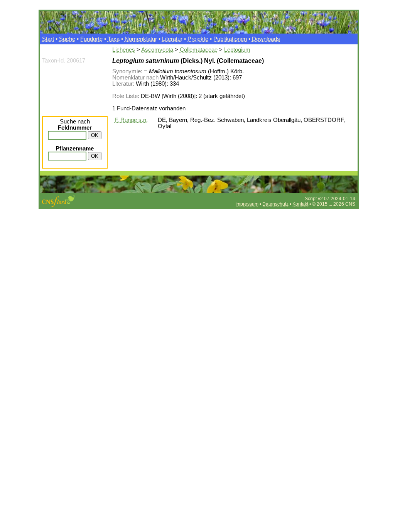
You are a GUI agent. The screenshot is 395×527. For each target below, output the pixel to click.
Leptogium (237, 50)
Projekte (197, 39)
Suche (67, 39)
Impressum (246, 204)
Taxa (114, 39)
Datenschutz (275, 204)
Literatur (172, 39)
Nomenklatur (141, 39)
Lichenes (123, 50)
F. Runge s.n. (131, 120)
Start (48, 39)
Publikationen (230, 39)
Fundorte (91, 39)
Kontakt (300, 204)
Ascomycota (157, 50)
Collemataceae (199, 50)
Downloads (266, 39)
